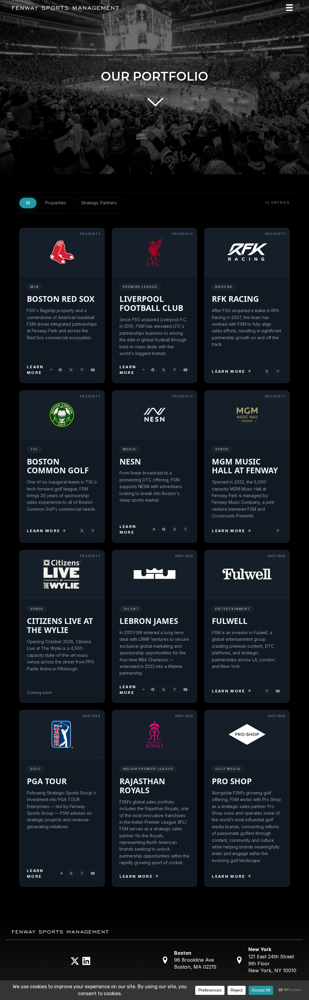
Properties (55, 202)
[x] (71, 370)
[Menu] (289, 7)
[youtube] (93, 370)
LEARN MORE (35, 369)
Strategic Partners (99, 202)
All (28, 202)
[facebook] (60, 370)
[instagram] (82, 370)
